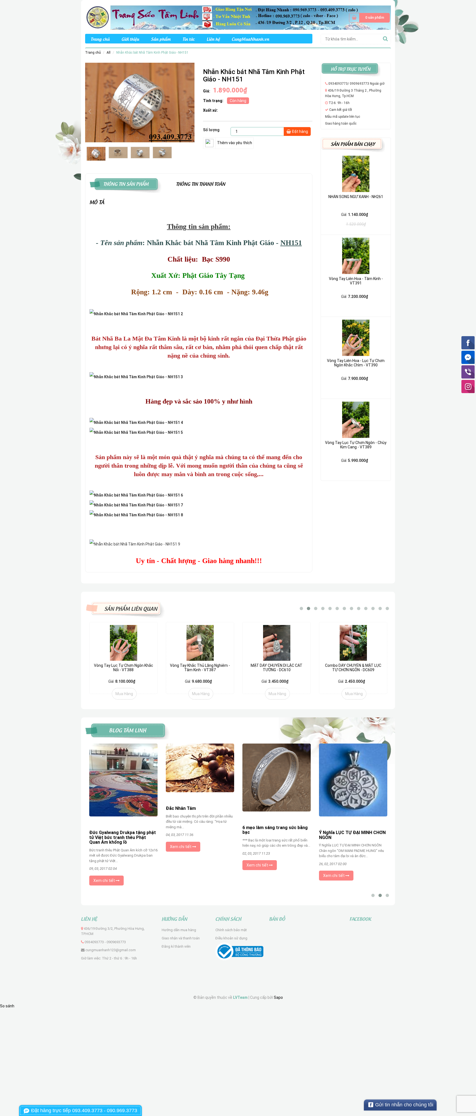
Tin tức (188, 39)
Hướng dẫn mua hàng (179, 930)
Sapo (278, 997)
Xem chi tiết (104, 880)
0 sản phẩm (374, 17)
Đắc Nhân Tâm (181, 808)
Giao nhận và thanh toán (181, 938)
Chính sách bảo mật (231, 930)
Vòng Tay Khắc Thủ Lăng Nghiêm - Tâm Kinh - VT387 (123, 667)
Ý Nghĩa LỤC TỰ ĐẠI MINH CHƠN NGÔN (352, 835)
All (108, 52)
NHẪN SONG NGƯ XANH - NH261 (355, 196)
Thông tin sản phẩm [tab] (125, 183)
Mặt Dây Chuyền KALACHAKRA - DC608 (353, 667)
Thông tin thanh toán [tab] (200, 183)
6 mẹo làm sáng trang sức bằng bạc (275, 830)
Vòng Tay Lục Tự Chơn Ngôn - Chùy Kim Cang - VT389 (355, 444)
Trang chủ (100, 39)
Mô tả (97, 201)
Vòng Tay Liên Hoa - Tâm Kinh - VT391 (356, 280)
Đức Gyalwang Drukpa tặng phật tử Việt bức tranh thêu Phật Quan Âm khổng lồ (122, 837)
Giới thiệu (130, 39)
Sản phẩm (161, 39)
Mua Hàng (124, 694)
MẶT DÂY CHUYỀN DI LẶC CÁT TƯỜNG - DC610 (200, 667)
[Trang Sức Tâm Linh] (238, 17)
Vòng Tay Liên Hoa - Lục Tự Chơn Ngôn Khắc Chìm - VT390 (356, 362)
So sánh (7, 1006)
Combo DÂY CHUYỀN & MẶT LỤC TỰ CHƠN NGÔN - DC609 (276, 667)
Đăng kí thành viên (176, 946)
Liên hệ (213, 39)
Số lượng (211, 130)
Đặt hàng (299, 131)
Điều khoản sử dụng (231, 938)
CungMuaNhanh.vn (250, 39)
